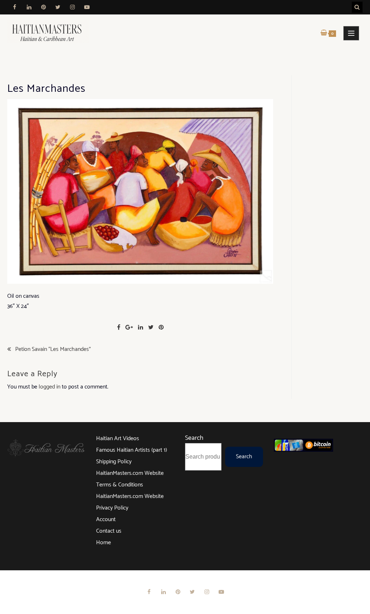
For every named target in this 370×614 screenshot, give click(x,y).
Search (194, 438)
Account (106, 519)
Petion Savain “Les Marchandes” (53, 349)
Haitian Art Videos (117, 438)
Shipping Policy (114, 462)
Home (103, 543)
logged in (49, 387)
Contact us (108, 531)
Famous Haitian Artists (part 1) (131, 450)
